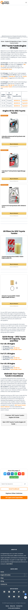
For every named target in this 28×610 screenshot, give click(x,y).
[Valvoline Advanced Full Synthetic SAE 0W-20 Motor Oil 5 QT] (14, 126)
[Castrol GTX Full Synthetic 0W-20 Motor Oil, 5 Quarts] (14, 195)
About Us (12, 606)
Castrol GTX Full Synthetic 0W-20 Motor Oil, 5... (14, 206)
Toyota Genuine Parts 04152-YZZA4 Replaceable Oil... (12, 257)
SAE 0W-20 (12, 76)
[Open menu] (26, 2)
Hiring (2, 581)
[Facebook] (4, 591)
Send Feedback (14, 489)
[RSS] (18, 596)
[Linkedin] (9, 596)
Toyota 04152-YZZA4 (6, 69)
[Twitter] (18, 591)
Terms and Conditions (14, 608)
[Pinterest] (23, 591)
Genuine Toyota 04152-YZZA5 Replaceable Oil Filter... (11, 296)
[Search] (25, 483)
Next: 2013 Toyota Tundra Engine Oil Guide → (14, 423)
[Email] (14, 596)
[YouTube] (14, 591)
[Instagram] (9, 591)
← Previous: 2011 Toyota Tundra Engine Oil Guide (14, 416)
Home (2, 41)
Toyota (24, 41)
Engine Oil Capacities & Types (13, 41)
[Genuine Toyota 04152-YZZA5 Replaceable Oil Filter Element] (14, 285)
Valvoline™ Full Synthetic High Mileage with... (13, 171)
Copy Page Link (14, 477)
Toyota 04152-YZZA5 (6, 87)
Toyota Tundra (14, 43)
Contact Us (4, 584)
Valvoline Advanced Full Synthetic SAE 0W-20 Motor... (13, 137)
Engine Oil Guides (5, 575)
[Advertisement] (14, 20)
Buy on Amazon (14, 144)
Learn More (9, 564)
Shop (2, 578)
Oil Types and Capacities (14, 497)
